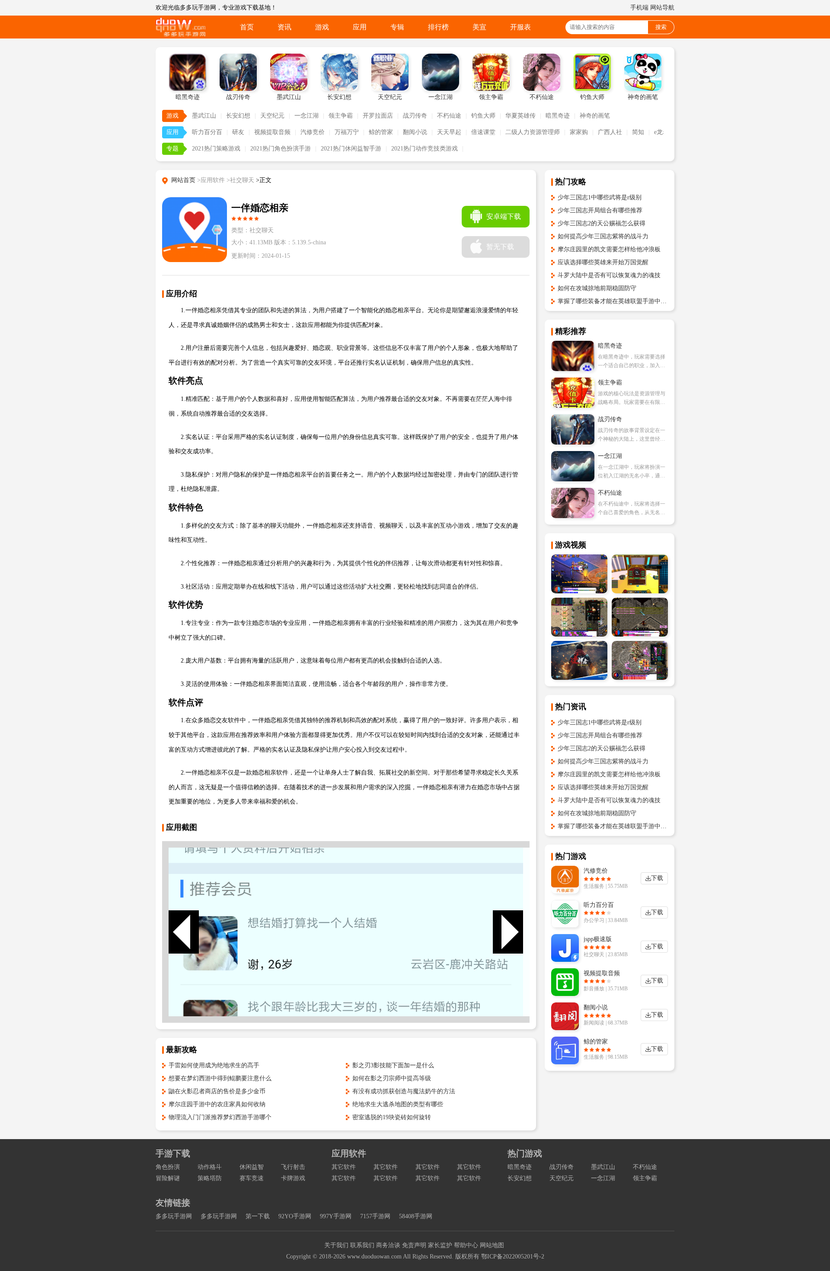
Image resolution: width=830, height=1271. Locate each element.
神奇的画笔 (595, 115)
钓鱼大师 (483, 115)
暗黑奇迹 (558, 115)
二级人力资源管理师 (532, 132)
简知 (638, 132)
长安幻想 (238, 115)
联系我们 (362, 1245)
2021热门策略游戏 (216, 148)
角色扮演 (168, 1167)
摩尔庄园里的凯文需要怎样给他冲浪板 (609, 249)
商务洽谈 (388, 1245)
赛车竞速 (251, 1178)
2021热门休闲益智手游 (351, 148)
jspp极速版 (598, 939)
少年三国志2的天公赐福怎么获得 (601, 223)
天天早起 (449, 132)
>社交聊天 (240, 180)
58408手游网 (415, 1216)
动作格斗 (210, 1167)
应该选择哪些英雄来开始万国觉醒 (603, 262)
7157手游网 (375, 1216)
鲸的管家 (381, 132)
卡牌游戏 (293, 1178)
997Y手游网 (335, 1216)
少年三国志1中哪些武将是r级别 (600, 197)
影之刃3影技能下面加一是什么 (393, 1065)
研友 (238, 132)
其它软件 (344, 1167)
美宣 (479, 27)
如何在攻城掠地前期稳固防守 (597, 288)
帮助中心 (466, 1245)
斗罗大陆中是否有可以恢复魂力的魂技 (609, 275)
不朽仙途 (449, 115)
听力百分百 (207, 132)
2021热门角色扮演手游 (280, 148)
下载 (657, 878)
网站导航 (662, 7)
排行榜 (438, 27)
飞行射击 (293, 1167)
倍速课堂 (483, 132)
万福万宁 (347, 132)
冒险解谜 (168, 1178)
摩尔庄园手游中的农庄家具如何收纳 (217, 1104)
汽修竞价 (312, 132)
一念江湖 (306, 115)
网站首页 (183, 180)
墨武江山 (204, 115)
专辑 (397, 27)
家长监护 (440, 1245)
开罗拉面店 (378, 115)
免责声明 (414, 1245)
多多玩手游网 (174, 1216)
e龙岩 (661, 132)
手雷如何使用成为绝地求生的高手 (214, 1065)
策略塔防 (210, 1178)
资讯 (284, 27)
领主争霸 (341, 115)
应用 (360, 27)
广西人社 (610, 132)
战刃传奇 (415, 115)
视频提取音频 (272, 132)
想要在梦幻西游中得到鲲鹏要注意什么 (220, 1078)
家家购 (579, 132)
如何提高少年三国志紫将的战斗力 (603, 236)
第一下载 (258, 1216)
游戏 (322, 27)
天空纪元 (272, 115)
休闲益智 (251, 1167)
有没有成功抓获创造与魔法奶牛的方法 (403, 1091)
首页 (247, 27)
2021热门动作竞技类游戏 (424, 148)
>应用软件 (211, 180)
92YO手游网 (294, 1216)
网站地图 (492, 1245)
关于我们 (336, 1245)
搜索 (661, 27)
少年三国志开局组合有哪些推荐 (600, 210)
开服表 (520, 27)
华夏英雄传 (520, 115)
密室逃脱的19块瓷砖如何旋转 (391, 1117)
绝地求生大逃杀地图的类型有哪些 (397, 1104)
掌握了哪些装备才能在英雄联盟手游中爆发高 (618, 301)
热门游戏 (525, 1153)
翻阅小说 (415, 132)
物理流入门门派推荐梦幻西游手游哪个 (220, 1117)
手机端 (639, 7)
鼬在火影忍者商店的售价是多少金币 (217, 1091)
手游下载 (173, 1153)
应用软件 (349, 1153)
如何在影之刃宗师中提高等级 (391, 1078)
